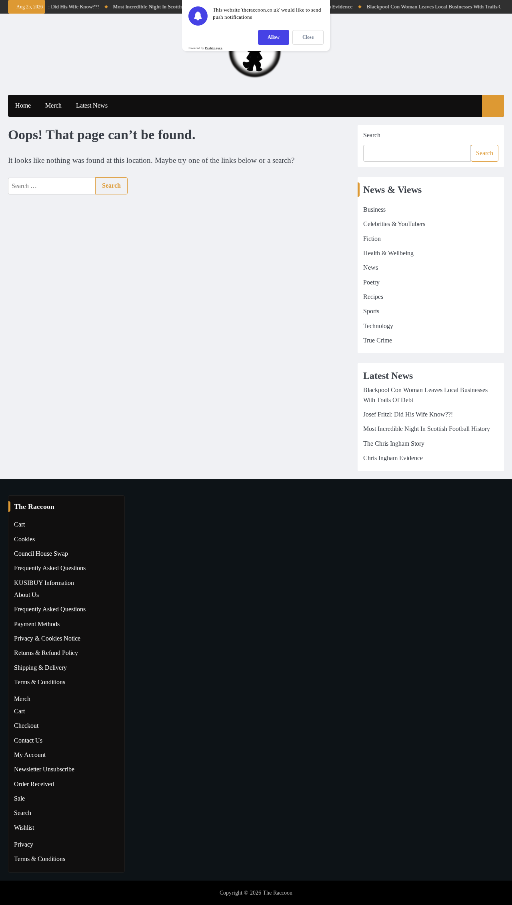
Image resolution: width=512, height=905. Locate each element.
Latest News (92, 105)
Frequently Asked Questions (50, 568)
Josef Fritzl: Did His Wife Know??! (55, 7)
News (370, 267)
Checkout (26, 725)
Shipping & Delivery (40, 667)
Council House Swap (41, 553)
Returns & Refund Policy (46, 653)
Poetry (371, 282)
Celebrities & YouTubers (394, 224)
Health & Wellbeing (388, 253)
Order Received (34, 784)
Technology (378, 326)
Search (371, 135)
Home (23, 105)
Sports (371, 311)
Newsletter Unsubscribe (44, 769)
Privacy (23, 844)
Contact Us (28, 740)
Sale (19, 798)
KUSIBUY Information (44, 583)
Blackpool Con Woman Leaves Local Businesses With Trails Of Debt (434, 7)
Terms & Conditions (39, 682)
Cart (19, 524)
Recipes (373, 296)
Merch (53, 105)
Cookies (24, 539)
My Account (30, 755)
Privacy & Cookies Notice (47, 638)
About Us (26, 595)
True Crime (377, 340)
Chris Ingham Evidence (393, 458)
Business (374, 209)
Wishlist (24, 827)
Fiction (372, 238)
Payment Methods (37, 624)
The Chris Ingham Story (393, 443)
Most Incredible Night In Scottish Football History (161, 7)
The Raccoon (277, 892)
